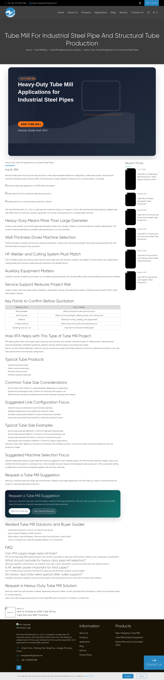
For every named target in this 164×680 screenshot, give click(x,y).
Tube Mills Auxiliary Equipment (129, 637)
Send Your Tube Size (19, 511)
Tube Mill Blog (40, 50)
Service (123, 12)
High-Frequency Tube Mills (127, 633)
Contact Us (137, 12)
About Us (83, 633)
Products (86, 12)
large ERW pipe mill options (55, 598)
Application (101, 12)
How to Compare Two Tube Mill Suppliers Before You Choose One (35, 540)
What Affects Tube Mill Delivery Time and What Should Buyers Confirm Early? (39, 537)
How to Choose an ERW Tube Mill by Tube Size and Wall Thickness (36, 613)
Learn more (88, 676)
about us (73, 12)
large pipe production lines (32, 598)
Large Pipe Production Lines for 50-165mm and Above (30, 530)
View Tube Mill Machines (44, 511)
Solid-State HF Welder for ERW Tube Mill (24, 533)
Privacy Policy (85, 655)
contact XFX (84, 598)
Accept (128, 676)
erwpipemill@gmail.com (47, 3)
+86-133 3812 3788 (18, 3)
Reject (141, 676)
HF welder (72, 598)
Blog (113, 12)
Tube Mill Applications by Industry (65, 50)
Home (61, 12)
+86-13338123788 (29, 660)
